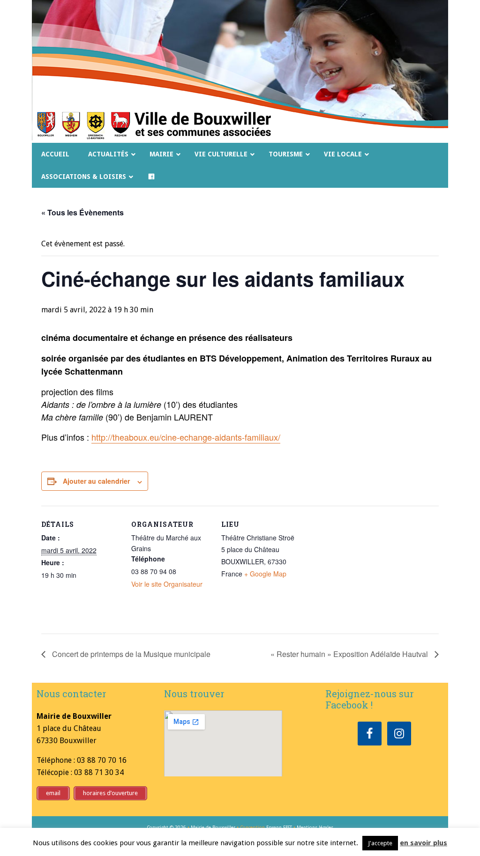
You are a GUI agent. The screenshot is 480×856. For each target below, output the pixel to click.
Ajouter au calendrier (96, 481)
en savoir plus (423, 843)
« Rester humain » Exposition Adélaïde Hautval (350, 654)
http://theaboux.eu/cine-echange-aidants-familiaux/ (185, 437)
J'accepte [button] (380, 843)
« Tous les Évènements (82, 212)
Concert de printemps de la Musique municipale (130, 654)
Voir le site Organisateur (166, 584)
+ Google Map (265, 573)
